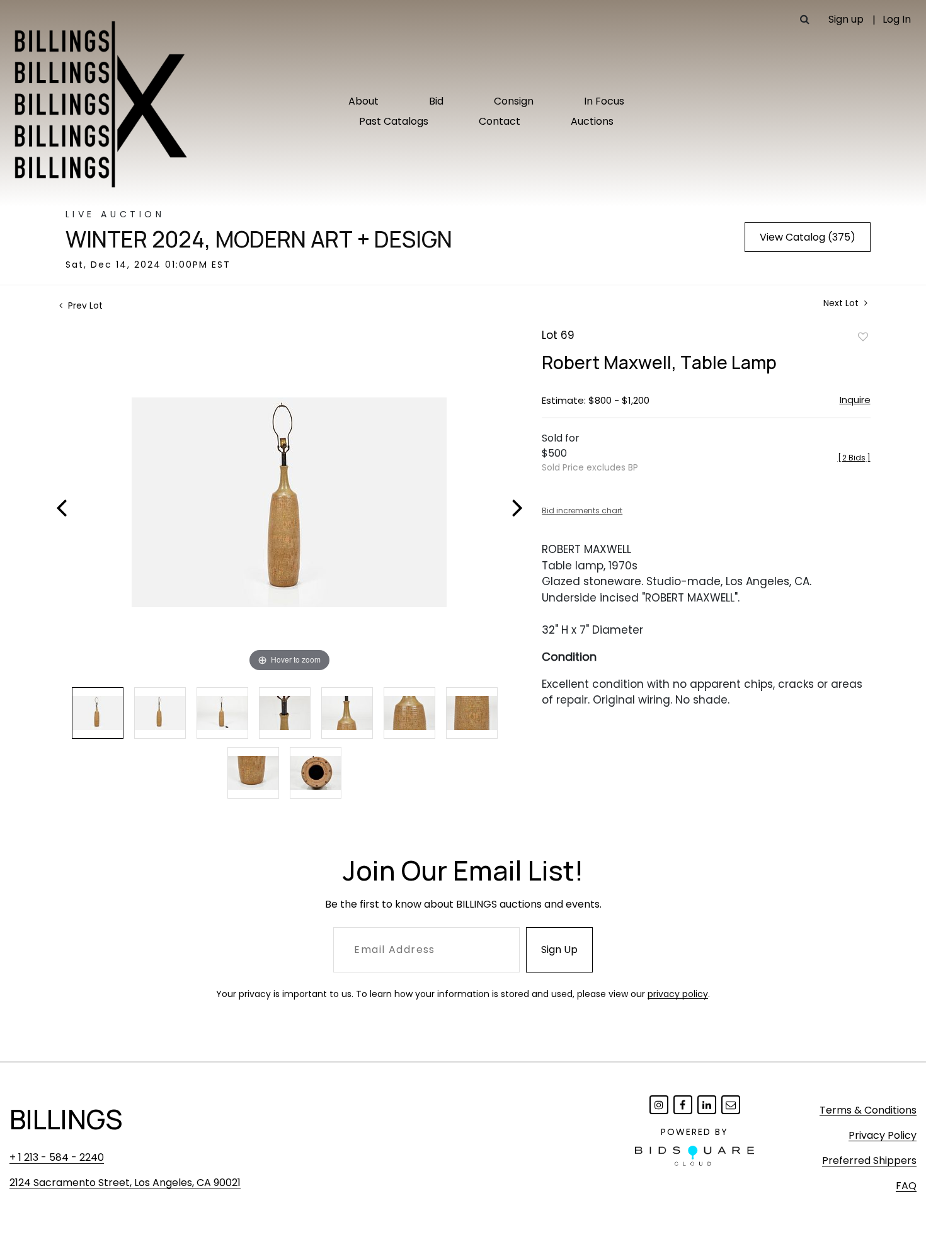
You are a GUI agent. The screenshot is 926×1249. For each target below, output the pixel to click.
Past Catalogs (393, 121)
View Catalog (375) (807, 237)
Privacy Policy (883, 1135)
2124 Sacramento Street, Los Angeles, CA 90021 (125, 1182)
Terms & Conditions (868, 1110)
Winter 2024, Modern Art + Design (259, 239)
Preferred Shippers (869, 1160)
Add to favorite (863, 336)
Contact (499, 121)
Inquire (855, 399)
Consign (514, 101)
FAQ (906, 1185)
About (363, 101)
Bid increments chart (582, 510)
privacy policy (678, 994)
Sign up (846, 19)
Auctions (592, 121)
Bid (436, 101)
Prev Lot (84, 305)
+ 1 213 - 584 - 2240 (56, 1157)
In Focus (604, 101)
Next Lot (842, 303)
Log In (897, 19)
